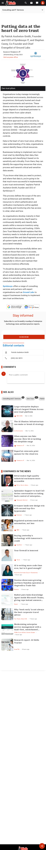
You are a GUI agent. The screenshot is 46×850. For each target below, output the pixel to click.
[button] (2, 3)
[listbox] (23, 355)
